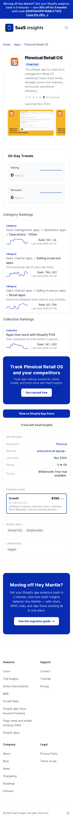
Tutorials (45, 678)
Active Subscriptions (15, 686)
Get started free (36, 392)
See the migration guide (36, 621)
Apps (17, 44)
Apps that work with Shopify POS (30, 335)
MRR (6, 693)
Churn (6, 671)
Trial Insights (10, 678)
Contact (45, 671)
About (6, 753)
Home (6, 44)
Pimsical (61, 444)
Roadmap (9, 783)
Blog (6, 761)
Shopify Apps (11, 732)
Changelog (10, 776)
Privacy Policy (49, 753)
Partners (8, 791)
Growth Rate (11, 701)
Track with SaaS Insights (37, 424)
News (6, 768)
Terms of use (48, 761)
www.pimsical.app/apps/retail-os (52, 450)
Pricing (44, 686)
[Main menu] (66, 27)
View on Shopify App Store (36, 413)
